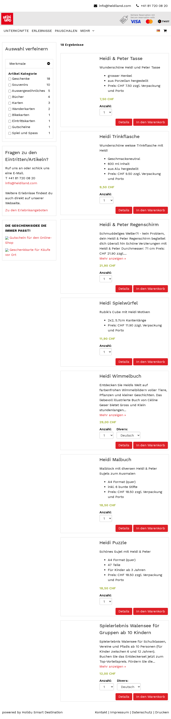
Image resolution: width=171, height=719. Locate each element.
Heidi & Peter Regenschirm (129, 224)
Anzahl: (105, 106)
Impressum (119, 712)
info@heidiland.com (115, 6)
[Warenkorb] (165, 31)
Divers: (122, 429)
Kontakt (101, 712)
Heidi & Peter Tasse (120, 58)
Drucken (162, 712)
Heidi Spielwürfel (118, 303)
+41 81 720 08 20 (154, 6)
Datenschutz (142, 712)
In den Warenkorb (150, 122)
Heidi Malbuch (115, 459)
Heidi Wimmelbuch (120, 376)
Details (123, 122)
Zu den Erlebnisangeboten (26, 210)
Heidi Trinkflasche (119, 136)
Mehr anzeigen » (112, 258)
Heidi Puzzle (113, 542)
